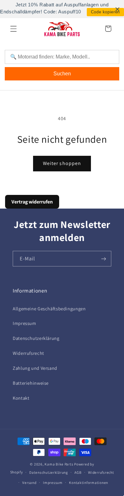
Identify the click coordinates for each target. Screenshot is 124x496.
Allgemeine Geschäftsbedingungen (49, 309)
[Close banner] (117, 9)
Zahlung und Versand (35, 368)
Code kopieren (105, 12)
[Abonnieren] (103, 258)
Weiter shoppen (62, 163)
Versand (29, 482)
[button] (13, 28)
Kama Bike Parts (59, 464)
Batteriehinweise (31, 383)
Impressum (24, 323)
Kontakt (21, 398)
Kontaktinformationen (88, 482)
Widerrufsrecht (28, 353)
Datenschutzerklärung (36, 338)
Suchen (62, 73)
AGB (77, 472)
